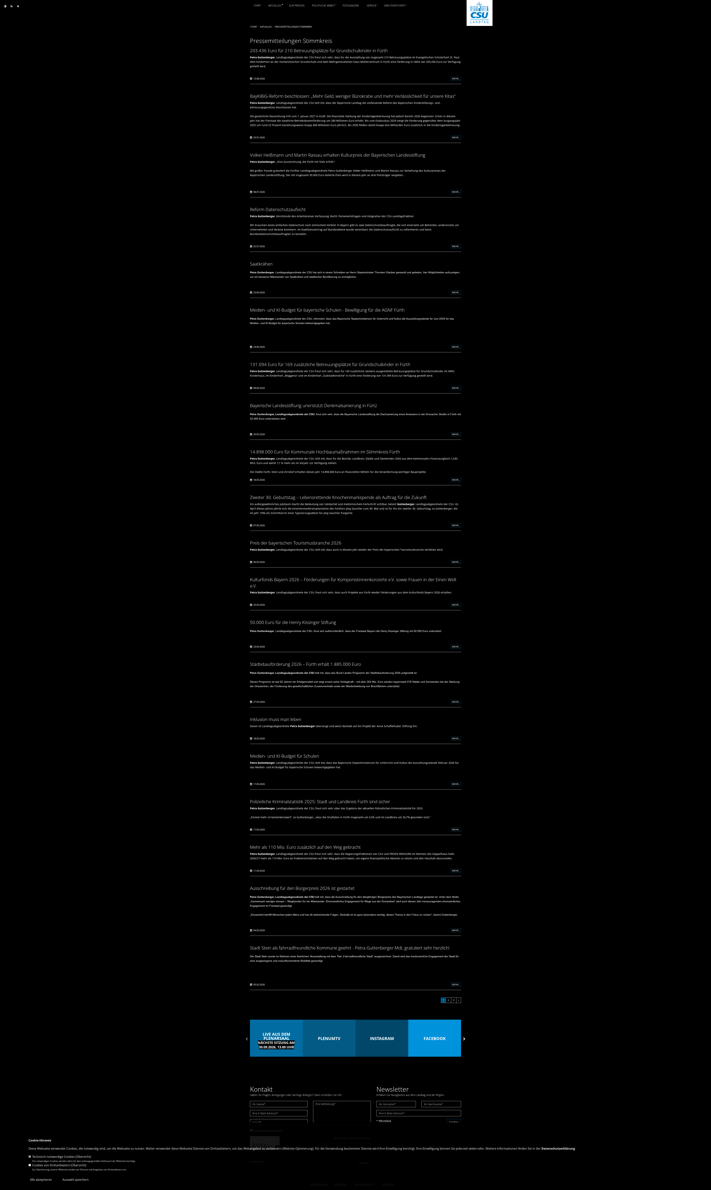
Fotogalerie (351, 5)
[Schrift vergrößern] (18, 6)
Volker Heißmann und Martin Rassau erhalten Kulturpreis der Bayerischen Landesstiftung (337, 155)
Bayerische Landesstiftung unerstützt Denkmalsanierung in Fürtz (313, 405)
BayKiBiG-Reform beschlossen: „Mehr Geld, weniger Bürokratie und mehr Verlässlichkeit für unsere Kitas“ (352, 96)
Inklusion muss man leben (275, 719)
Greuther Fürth (394, 5)
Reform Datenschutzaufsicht (278, 209)
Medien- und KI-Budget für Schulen (284, 756)
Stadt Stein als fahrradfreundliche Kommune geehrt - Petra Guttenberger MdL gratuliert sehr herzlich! (350, 948)
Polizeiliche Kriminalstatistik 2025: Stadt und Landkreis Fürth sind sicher (320, 801)
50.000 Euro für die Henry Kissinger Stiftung (293, 622)
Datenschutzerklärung (558, 1148)
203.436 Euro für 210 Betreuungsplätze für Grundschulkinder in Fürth (319, 50)
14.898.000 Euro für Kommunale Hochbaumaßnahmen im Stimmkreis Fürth (325, 452)
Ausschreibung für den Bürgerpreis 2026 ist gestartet (302, 888)
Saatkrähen (261, 264)
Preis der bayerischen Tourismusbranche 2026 (295, 543)
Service (371, 5)
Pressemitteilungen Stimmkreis (293, 26)
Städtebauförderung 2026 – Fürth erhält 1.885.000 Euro (305, 664)
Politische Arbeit (323, 5)
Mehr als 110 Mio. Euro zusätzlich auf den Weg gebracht (305, 847)
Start (257, 5)
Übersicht (83, 1157)
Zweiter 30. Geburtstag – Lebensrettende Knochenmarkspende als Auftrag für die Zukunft (338, 497)
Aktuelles (274, 5)
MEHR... (456, 78)
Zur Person (296, 5)
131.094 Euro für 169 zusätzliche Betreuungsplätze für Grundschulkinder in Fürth (330, 364)
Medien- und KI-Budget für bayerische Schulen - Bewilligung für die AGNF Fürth (327, 310)
